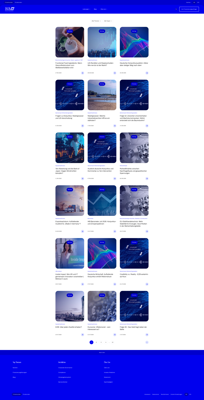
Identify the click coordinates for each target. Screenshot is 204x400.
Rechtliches (62, 362)
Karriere (188, 2)
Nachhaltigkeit (108, 382)
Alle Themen (95, 21)
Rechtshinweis (165, 394)
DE (194, 2)
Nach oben (102, 352)
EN (198, 2)
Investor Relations (109, 372)
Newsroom (107, 377)
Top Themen (17, 362)
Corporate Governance (65, 367)
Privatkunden (18, 2)
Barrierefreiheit (62, 382)
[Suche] (176, 9)
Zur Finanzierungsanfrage (189, 9)
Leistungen (86, 9)
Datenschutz (155, 394)
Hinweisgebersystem (64, 377)
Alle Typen (107, 21)
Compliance (62, 372)
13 (112, 342)
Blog (95, 9)
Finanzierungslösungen (20, 372)
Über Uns (107, 362)
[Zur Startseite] (9, 9)
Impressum (147, 394)
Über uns (103, 9)
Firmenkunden (9, 2)
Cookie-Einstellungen (176, 394)
